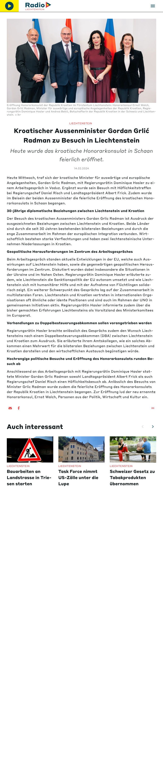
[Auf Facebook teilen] (18, 408)
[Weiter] (152, 426)
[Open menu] (152, 6)
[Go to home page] (38, 6)
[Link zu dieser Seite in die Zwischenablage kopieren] (152, 408)
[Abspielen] (9, 6)
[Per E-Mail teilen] (10, 408)
